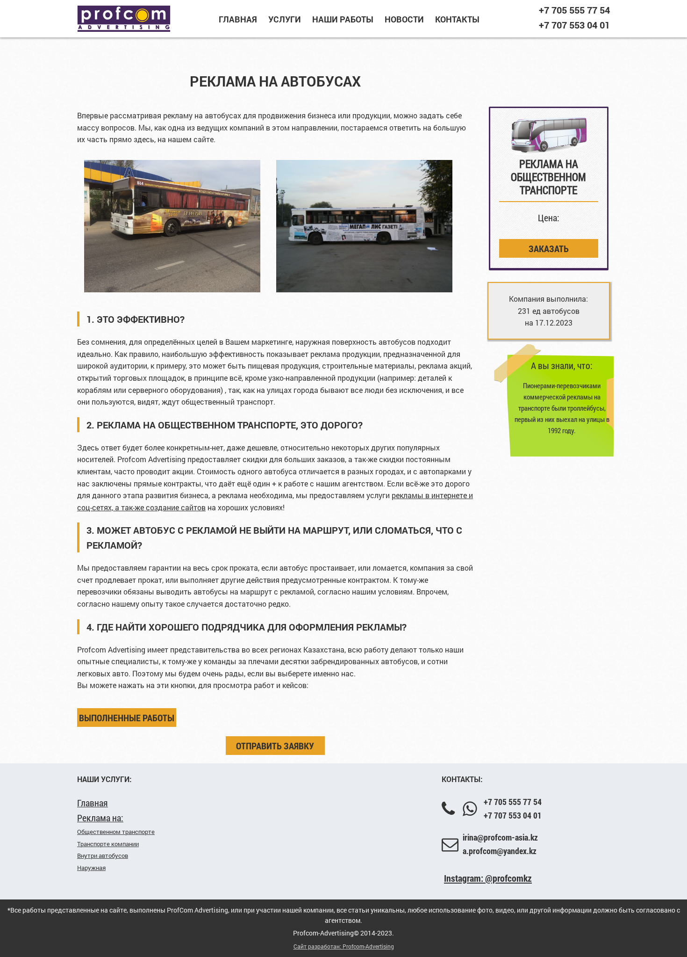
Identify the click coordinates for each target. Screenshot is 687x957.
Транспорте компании (108, 844)
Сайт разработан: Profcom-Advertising (343, 946)
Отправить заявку (275, 746)
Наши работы (342, 19)
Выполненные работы (126, 717)
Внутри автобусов (102, 855)
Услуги (284, 19)
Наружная (91, 867)
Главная (238, 19)
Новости (404, 19)
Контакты (457, 19)
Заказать (549, 248)
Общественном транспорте (116, 831)
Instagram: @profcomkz (488, 878)
